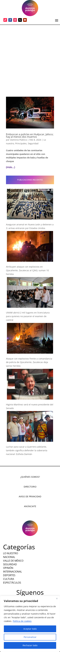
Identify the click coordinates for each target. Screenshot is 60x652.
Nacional (9, 557)
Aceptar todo (30, 628)
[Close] (57, 598)
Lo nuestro (10, 553)
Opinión (8, 568)
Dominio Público (18, 139)
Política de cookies (22, 621)
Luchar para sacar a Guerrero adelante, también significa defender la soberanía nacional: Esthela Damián (26, 450)
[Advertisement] (30, 56)
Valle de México (13, 560)
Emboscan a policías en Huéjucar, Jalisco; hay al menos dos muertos (29, 135)
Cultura (8, 579)
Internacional (12, 571)
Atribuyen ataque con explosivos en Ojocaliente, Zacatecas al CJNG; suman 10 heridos (27, 270)
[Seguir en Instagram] (15, 20)
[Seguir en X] (20, 20)
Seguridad (33, 143)
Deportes (9, 575)
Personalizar (30, 637)
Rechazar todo (30, 645)
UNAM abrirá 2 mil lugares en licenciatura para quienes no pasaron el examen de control (28, 316)
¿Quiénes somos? (30, 476)
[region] (30, 624)
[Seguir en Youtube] (25, 20)
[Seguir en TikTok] (5, 20)
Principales (21, 143)
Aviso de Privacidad (30, 496)
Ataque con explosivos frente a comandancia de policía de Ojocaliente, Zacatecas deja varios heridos (29, 362)
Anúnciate (30, 506)
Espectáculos (12, 582)
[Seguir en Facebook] (10, 20)
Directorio (30, 486)
